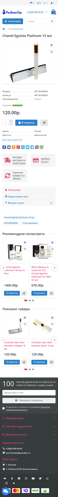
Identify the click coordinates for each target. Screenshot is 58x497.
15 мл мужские (15, 28)
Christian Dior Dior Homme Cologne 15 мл (15, 345)
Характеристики (18, 196)
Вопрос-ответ (30, 203)
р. (45, 2)
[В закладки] (51, 45)
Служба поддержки (18, 426)
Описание (14, 190)
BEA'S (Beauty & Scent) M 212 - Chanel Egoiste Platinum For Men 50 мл (41, 273)
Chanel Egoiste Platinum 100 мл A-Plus (14, 270)
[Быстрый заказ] (44, 123)
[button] (25, 300)
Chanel (37, 99)
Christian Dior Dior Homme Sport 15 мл (42, 344)
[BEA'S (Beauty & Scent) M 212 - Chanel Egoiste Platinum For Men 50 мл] (42, 251)
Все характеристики (12, 139)
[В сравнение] (51, 51)
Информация (14, 418)
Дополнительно (16, 434)
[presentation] (3, 268)
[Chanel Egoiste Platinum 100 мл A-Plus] (15, 251)
